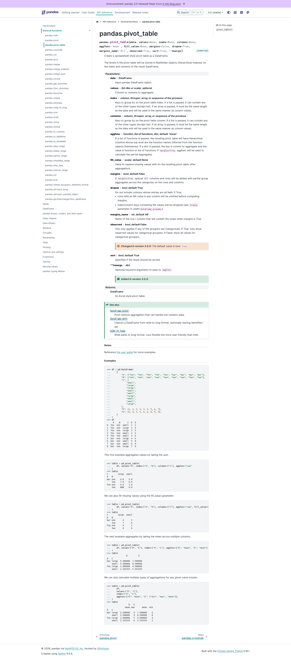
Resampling (49, 237)
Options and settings (53, 252)
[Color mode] (229, 12)
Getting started (70, 12)
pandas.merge (52, 64)
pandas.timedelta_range (57, 160)
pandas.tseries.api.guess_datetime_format (67, 184)
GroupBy (47, 232)
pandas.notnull (52, 126)
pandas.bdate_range (55, 151)
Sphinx (62, 653)
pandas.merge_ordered (57, 69)
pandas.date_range (55, 146)
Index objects (50, 218)
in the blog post (171, 3)
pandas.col (50, 175)
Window (47, 228)
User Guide (88, 12)
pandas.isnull (51, 117)
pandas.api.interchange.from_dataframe (65, 199)
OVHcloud (103, 648)
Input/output (49, 25)
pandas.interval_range (56, 170)
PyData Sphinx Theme (230, 651)
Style (45, 242)
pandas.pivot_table (55, 45)
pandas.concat (52, 78)
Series (46, 204)
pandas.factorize (53, 93)
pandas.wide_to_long (56, 107)
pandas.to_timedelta (55, 141)
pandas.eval (51, 180)
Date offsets (49, 223)
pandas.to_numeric (55, 131)
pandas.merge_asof (55, 74)
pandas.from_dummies (57, 88)
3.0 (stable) (214, 12)
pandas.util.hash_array (56, 189)
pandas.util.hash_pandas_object (61, 194)
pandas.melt (51, 35)
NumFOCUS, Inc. (74, 648)
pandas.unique (52, 98)
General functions (52, 30)
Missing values (50, 266)
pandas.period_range (56, 155)
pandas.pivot (52, 40)
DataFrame (48, 208)
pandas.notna (52, 122)
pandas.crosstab (53, 49)
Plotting (46, 247)
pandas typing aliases (54, 271)
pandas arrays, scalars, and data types (62, 213)
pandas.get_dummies (56, 83)
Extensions (48, 257)
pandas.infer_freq (54, 165)
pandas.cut (51, 54)
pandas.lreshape (53, 103)
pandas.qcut (51, 59)
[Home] (97, 21)
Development (122, 12)
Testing (46, 261)
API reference (104, 12)
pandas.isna (51, 112)
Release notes (140, 12)
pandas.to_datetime (55, 136)
